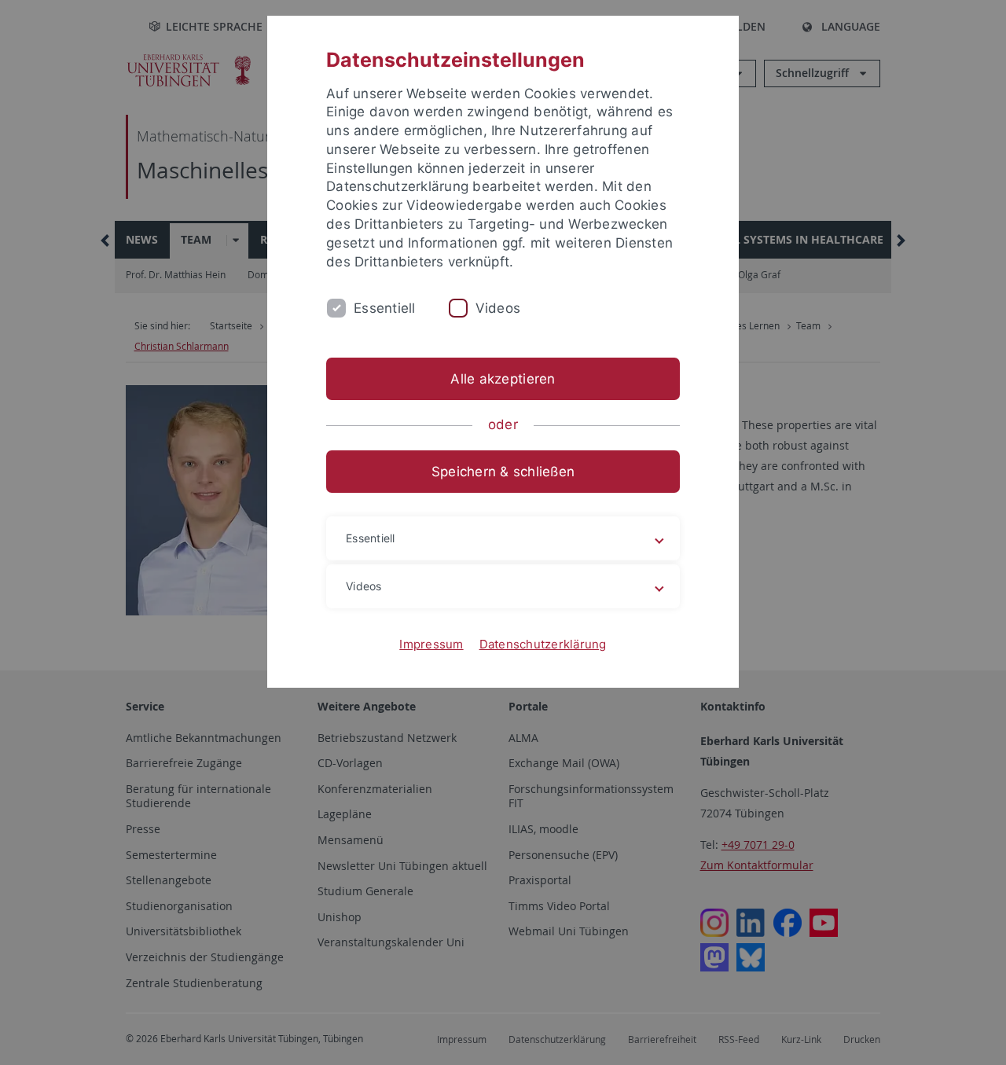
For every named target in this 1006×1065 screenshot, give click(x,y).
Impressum (431, 644)
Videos (498, 308)
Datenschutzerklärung (543, 644)
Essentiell (385, 308)
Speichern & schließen (503, 471)
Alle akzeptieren (502, 379)
